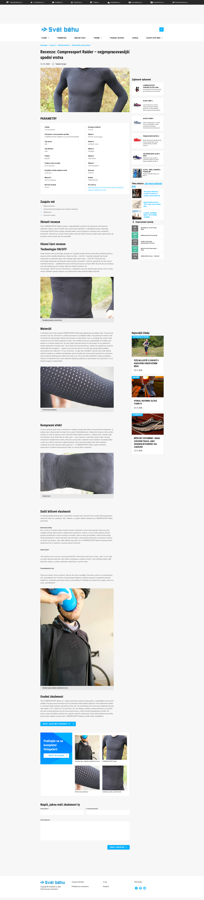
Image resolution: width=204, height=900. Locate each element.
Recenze (53, 45)
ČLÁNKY (44, 38)
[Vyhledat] (161, 29)
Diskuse (135, 38)
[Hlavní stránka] (58, 29)
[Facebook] (136, 888)
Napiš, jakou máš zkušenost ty (56, 724)
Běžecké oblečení (64, 45)
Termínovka (61, 38)
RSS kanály (138, 882)
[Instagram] (140, 888)
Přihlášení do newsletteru (80, 886)
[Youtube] (145, 888)
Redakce (106, 886)
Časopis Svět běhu (153, 38)
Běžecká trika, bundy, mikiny (81, 45)
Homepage (43, 45)
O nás (105, 882)
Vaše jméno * (44, 808)
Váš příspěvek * (45, 820)
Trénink (97, 38)
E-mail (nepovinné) (92, 808)
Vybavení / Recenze (117, 38)
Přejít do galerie (56, 756)
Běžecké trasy (80, 38)
